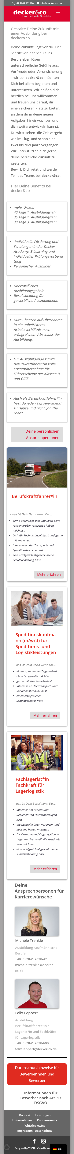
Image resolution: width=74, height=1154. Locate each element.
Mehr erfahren (49, 574)
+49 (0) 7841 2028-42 (31, 959)
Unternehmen (22, 1120)
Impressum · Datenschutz (34, 1130)
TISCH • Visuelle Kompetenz (44, 1148)
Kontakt (24, 1115)
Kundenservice (47, 1120)
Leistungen (43, 1115)
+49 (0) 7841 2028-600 (32, 1043)
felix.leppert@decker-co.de (36, 1049)
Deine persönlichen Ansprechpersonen (42, 434)
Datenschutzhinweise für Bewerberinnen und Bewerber (37, 1074)
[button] (7, 1147)
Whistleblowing (34, 1125)
